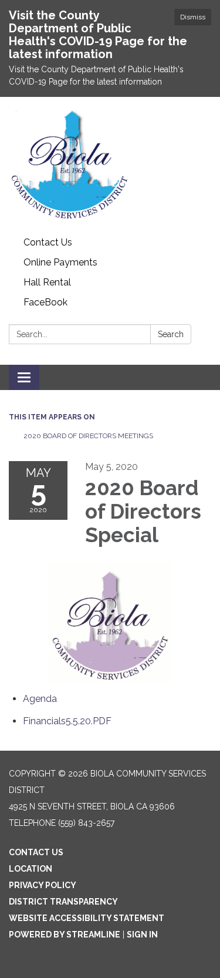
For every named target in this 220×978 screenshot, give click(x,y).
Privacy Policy (42, 885)
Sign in (142, 934)
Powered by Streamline (64, 934)
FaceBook (45, 302)
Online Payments (60, 262)
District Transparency (63, 901)
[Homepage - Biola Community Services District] (110, 165)
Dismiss (192, 17)
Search (171, 334)
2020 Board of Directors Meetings (88, 436)
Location (30, 868)
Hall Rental (47, 282)
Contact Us (47, 242)
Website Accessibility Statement (86, 918)
